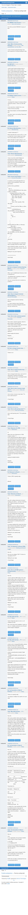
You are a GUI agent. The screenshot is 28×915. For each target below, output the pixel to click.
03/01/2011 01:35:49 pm (13, 470)
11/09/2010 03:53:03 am (13, 688)
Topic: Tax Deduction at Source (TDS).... (17, 546)
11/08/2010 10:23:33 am (13, 743)
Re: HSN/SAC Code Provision (14, 22)
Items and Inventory (16, 24)
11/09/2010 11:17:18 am (13, 614)
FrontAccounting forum (8, 2)
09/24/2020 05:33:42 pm (13, 20)
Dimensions (14, 429)
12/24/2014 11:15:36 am (13, 151)
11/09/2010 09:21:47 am (13, 638)
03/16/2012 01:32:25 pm (13, 314)
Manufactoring (15, 129)
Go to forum (11, 36)
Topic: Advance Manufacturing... (15, 153)
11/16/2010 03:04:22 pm (13, 568)
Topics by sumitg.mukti (6, 16)
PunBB (8, 878)
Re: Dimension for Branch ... (14, 472)
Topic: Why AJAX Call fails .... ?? (15, 711)
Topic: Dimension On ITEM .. (14, 428)
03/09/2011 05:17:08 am (13, 426)
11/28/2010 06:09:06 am (13, 544)
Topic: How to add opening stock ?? (16, 408)
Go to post (11, 38)
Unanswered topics (12, 7)
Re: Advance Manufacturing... (14, 128)
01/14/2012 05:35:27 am (13, 346)
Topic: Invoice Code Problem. (14, 176)
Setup (13, 97)
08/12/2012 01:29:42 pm (13, 174)
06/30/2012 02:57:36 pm (13, 265)
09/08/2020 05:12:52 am (13, 93)
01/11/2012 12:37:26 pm (13, 367)
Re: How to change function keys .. (16, 348)
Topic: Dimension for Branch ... (15, 493)
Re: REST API (11, 64)
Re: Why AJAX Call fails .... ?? (14, 616)
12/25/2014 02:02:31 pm (13, 126)
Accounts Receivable (16, 177)
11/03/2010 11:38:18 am (13, 828)
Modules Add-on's (11, 65)
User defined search (16, 16)
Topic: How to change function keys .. (16, 369)
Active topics (4, 7)
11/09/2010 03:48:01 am (13, 709)
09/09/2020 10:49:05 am (13, 62)
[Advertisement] (14, 900)
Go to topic (17, 36)
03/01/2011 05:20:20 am (13, 492)
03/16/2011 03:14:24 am (13, 386)
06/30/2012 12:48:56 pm (13, 292)
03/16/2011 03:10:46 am (13, 407)
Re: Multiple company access (14, 95)
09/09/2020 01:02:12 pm (13, 42)
